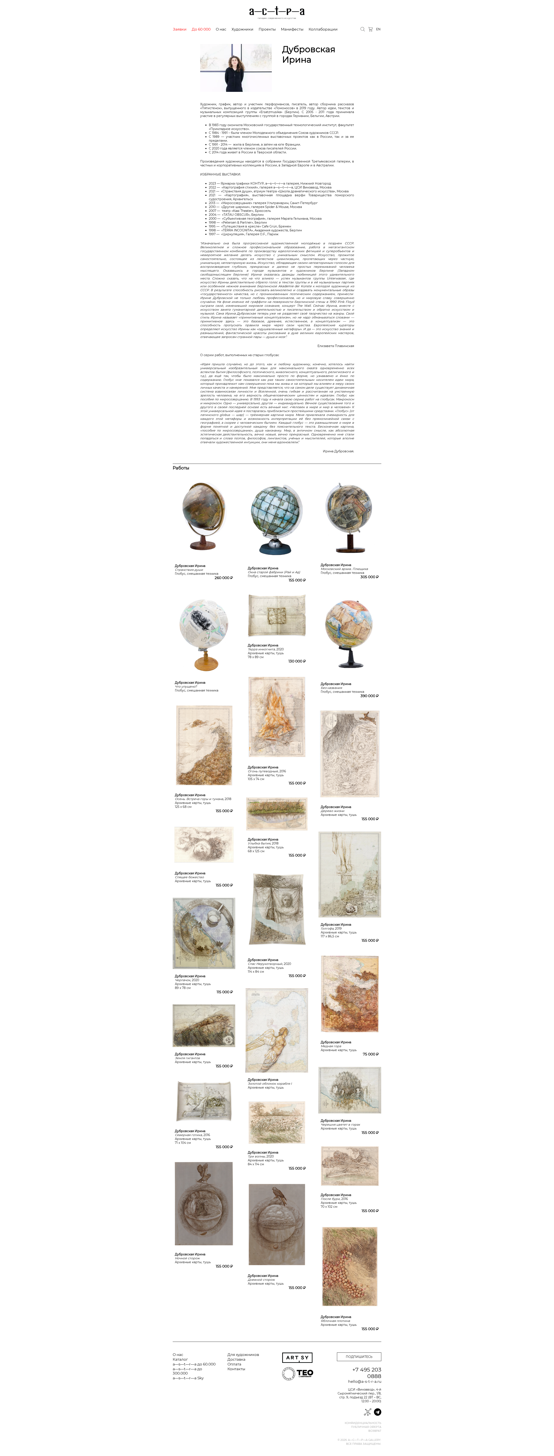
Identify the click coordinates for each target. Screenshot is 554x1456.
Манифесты (292, 29)
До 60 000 (201, 29)
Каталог (180, 1359)
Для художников (243, 1354)
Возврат (374, 1430)
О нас (221, 29)
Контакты (236, 1369)
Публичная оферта (366, 1426)
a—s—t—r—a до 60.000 (194, 1364)
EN (378, 29)
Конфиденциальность (363, 1423)
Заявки (180, 29)
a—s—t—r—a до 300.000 (187, 1371)
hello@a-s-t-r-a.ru (364, 1381)
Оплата (234, 1364)
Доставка (236, 1359)
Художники (242, 29)
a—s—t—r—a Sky (188, 1378)
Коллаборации (323, 29)
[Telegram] (377, 1412)
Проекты (267, 29)
